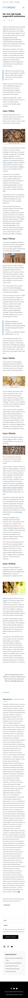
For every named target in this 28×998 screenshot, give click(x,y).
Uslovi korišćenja (9, 994)
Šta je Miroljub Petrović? (11, 966)
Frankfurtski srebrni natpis (12, 968)
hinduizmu (6, 569)
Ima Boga (17, 2)
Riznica (11, 2)
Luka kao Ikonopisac (10, 971)
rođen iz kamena (8, 163)
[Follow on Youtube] (11, 946)
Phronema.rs (20, 991)
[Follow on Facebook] (8, 946)
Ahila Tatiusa (13, 528)
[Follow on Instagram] (4, 946)
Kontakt (16, 994)
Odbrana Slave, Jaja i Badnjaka (13, 963)
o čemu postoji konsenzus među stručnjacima (13, 37)
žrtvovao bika (12, 185)
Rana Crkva (5, 2)
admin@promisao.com (17, 681)
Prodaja (20, 994)
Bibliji (21, 167)
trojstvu (5, 600)
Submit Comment (11, 937)
